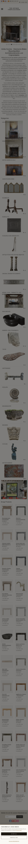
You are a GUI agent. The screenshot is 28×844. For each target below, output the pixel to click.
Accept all (14, 833)
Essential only (14, 837)
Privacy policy (19, 830)
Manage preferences (14, 841)
